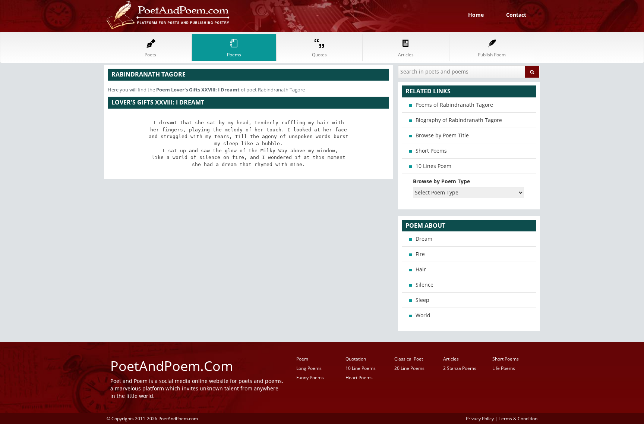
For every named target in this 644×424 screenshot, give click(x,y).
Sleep (422, 299)
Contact (516, 14)
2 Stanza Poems (459, 368)
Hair (421, 269)
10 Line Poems (360, 368)
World (423, 315)
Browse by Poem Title (442, 135)
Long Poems (309, 368)
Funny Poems (310, 377)
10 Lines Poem (433, 165)
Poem (302, 359)
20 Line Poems (409, 368)
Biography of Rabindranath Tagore (459, 120)
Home (476, 14)
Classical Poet (408, 359)
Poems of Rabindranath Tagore (454, 104)
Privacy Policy (480, 418)
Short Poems (431, 150)
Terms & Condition (518, 418)
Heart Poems (359, 377)
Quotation (355, 359)
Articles (451, 359)
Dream (424, 238)
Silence (424, 284)
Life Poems (503, 368)
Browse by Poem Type (441, 181)
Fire (420, 254)
